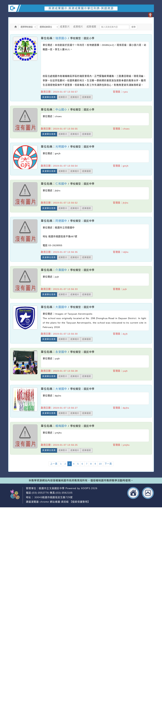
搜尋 (133, 27)
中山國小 (61, 109)
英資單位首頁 (49, 97)
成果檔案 (91, 26)
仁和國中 (61, 183)
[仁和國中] (25, 206)
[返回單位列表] (16, 27)
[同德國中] (25, 243)
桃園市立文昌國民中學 (52, 488)
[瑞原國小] (25, 60)
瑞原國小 (61, 38)
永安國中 (61, 351)
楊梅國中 (61, 425)
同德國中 (61, 220)
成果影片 (65, 26)
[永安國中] (25, 374)
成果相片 (78, 26)
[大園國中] (25, 329)
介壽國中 (61, 269)
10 (100, 463)
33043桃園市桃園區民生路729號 (53, 497)
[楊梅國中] (25, 448)
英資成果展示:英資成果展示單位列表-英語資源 (80, 8)
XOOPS (85, 488)
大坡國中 (61, 388)
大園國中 (61, 306)
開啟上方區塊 (150, 15)
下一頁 (108, 463)
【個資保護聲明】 (80, 502)
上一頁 (54, 463)
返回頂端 (148, 493)
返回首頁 (133, 493)
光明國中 (61, 146)
